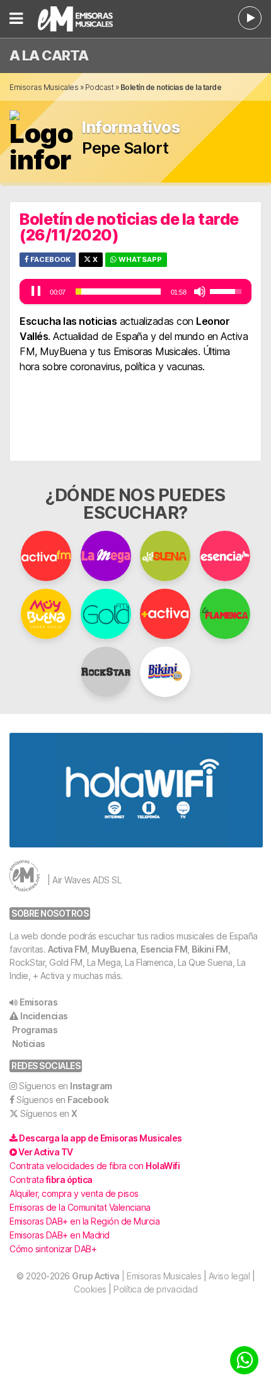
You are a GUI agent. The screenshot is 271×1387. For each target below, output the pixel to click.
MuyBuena (113, 949)
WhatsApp (139, 259)
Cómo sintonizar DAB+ (52, 1248)
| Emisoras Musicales (136, 1276)
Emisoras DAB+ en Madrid (59, 1235)
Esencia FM (164, 949)
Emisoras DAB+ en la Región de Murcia (84, 1221)
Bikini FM (210, 949)
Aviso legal (229, 1276)
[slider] (118, 291)
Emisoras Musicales (43, 87)
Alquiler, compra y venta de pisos (74, 1193)
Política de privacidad (155, 1289)
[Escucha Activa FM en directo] (250, 18)
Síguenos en (65, 1085)
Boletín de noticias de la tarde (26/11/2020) (129, 227)
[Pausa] (36, 291)
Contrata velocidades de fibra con (94, 1165)
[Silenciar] (199, 291)
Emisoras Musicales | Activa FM (91, 18)
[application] (135, 291)
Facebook (49, 259)
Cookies (90, 1289)
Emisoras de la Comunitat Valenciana (80, 1207)
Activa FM (68, 949)
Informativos (131, 127)
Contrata (51, 1179)
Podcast (99, 87)
